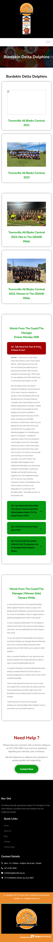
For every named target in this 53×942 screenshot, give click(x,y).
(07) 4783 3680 (16, 748)
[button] (26, 348)
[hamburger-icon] (48, 42)
